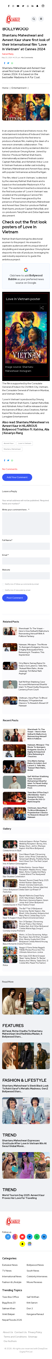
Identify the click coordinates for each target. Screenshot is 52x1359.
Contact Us (20, 1332)
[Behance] (29, 1244)
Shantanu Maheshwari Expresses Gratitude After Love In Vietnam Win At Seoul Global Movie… (24, 1143)
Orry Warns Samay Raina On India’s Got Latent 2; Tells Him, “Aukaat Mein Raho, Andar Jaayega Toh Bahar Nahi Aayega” (33, 668)
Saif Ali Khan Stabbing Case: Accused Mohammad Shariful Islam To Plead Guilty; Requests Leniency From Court (34, 686)
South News (33, 1270)
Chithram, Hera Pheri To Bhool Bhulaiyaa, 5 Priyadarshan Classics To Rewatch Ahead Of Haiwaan (33, 702)
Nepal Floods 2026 (12, 1319)
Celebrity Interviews (37, 1276)
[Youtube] (22, 1237)
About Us (8, 1332)
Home (5, 87)
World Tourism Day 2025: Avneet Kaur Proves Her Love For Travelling (23, 1197)
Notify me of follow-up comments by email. (22, 584)
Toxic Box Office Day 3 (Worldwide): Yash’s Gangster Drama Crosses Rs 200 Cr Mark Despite (37, 797)
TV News (6, 1270)
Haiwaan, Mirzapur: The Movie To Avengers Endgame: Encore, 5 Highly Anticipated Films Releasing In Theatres (38, 751)
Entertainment (19, 87)
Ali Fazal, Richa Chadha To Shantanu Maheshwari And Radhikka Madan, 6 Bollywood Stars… (22, 1034)
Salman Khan (8, 1308)
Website (6, 569)
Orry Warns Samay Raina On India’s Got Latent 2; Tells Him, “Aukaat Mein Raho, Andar (37, 765)
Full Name (7, 540)
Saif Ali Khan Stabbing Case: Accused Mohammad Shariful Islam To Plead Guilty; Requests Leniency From (38, 782)
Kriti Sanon (32, 1302)
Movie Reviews (34, 1282)
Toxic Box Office (10, 1296)
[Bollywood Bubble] (12, 19)
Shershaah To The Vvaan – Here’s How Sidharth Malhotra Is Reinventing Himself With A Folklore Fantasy (34, 632)
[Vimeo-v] (37, 1237)
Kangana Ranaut (35, 1314)
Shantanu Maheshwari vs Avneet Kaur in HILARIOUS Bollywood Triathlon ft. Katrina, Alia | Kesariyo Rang (25, 427)
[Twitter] (29, 1237)
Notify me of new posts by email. (18, 590)
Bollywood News (35, 1264)
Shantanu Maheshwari (12, 449)
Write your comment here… (15, 509)
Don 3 (30, 1308)
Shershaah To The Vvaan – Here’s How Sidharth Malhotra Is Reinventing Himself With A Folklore (37, 734)
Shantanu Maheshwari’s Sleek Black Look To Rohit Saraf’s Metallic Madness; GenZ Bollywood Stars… (25, 1088)
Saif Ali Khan (33, 1296)
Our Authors (10, 1341)
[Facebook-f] (8, 1237)
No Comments (27, 57)
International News (11, 1276)
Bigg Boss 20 (9, 1302)
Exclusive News (9, 1264)
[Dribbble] (22, 1244)
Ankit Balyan (8, 1314)
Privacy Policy (35, 1332)
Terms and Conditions (15, 1336)
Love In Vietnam (24, 443)
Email (5, 555)
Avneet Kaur (9, 443)
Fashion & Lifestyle (12, 1282)
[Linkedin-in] (44, 1237)
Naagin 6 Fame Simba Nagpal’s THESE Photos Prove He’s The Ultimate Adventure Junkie (32, 949)
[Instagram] (15, 1237)
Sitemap (32, 1336)
